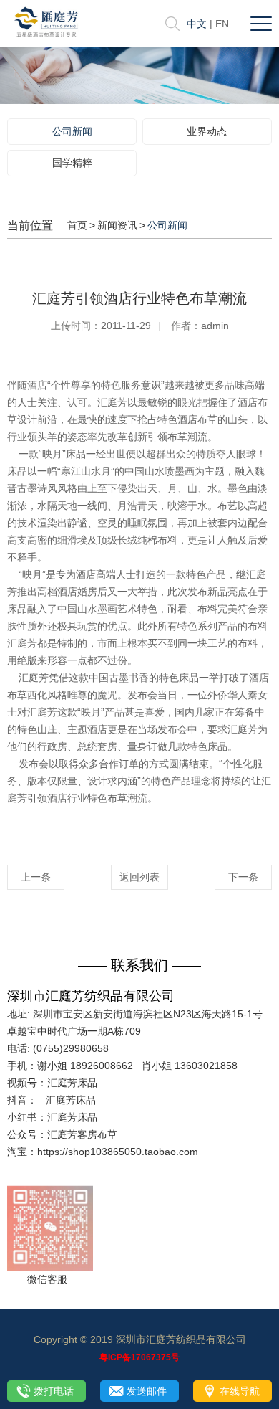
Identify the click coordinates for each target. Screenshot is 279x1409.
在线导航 (240, 1391)
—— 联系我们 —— (139, 965)
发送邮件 (147, 1391)
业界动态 (207, 131)
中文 (197, 23)
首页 (77, 225)
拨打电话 (54, 1391)
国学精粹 (72, 163)
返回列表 (139, 877)
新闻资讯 (117, 225)
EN (222, 23)
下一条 (243, 877)
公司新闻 (72, 131)
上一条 (36, 877)
